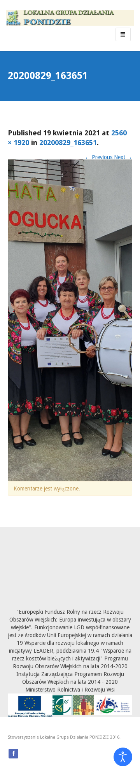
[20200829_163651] (70, 320)
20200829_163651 (68, 142)
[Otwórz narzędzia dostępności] (123, 757)
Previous (98, 157)
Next (123, 157)
